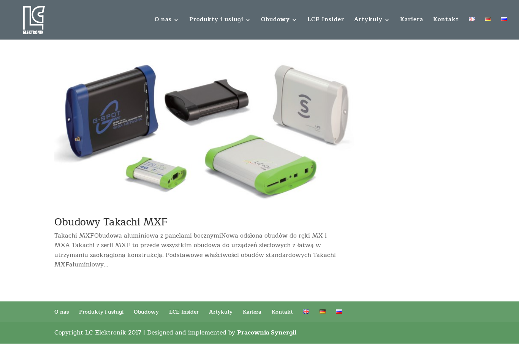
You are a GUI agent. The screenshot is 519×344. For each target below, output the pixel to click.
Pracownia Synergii (266, 333)
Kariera (411, 20)
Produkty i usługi (216, 20)
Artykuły (368, 20)
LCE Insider (325, 20)
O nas (163, 20)
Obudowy (275, 20)
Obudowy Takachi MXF (111, 222)
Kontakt (446, 20)
